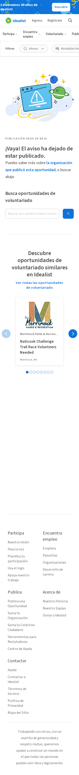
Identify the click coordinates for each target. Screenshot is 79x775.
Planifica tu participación (18, 559)
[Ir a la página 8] (51, 372)
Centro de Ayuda (20, 648)
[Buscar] (70, 20)
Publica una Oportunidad (17, 604)
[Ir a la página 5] (41, 372)
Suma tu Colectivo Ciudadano (21, 627)
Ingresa (37, 20)
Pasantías (50, 555)
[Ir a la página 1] (27, 372)
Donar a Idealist (54, 615)
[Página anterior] (6, 333)
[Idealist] (15, 20)
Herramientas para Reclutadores (22, 639)
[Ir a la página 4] (37, 372)
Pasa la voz (16, 549)
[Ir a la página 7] (48, 372)
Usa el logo (16, 568)
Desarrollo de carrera (53, 572)
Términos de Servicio (17, 691)
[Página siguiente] (72, 333)
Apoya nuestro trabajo (18, 578)
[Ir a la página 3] (34, 372)
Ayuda (12, 670)
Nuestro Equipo (54, 608)
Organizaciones (54, 562)
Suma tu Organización (18, 615)
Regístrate (54, 20)
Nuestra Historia (55, 601)
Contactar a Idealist (16, 679)
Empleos (49, 548)
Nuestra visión (18, 542)
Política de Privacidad (16, 703)
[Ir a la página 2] (30, 372)
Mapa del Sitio (18, 712)
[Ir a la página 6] (44, 372)
